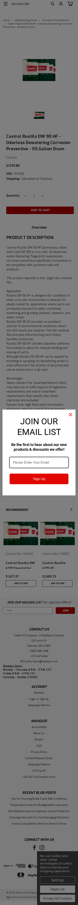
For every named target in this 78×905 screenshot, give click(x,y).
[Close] (71, 415)
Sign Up (39, 479)
